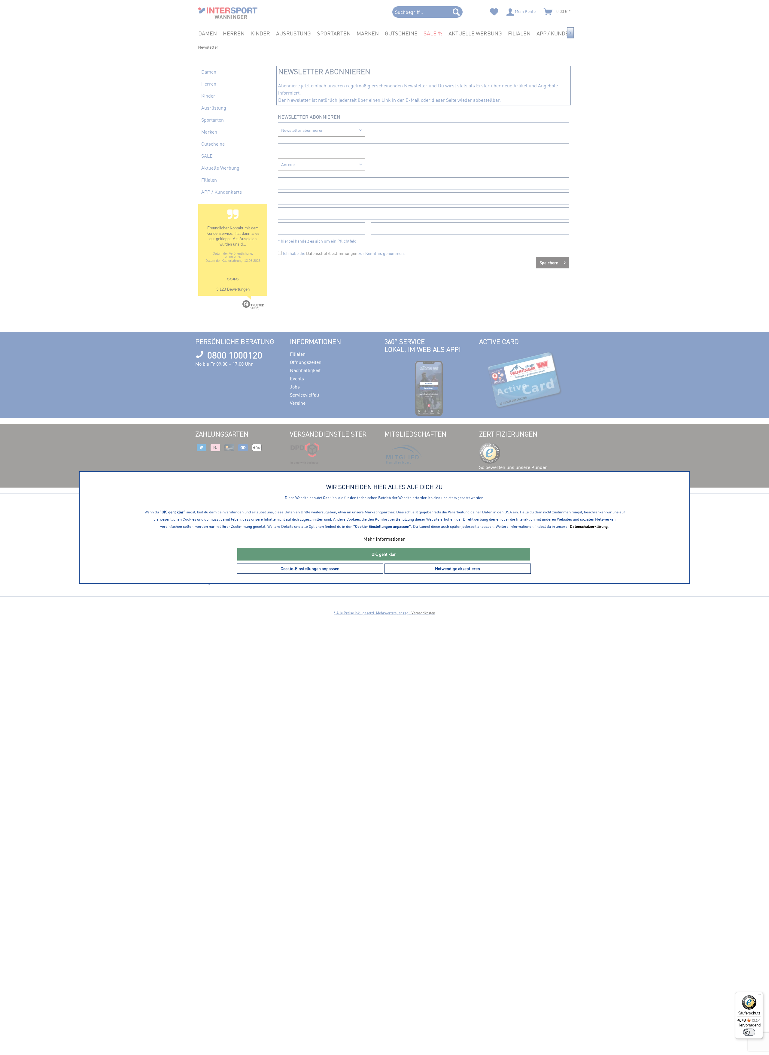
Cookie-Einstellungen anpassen (310, 568)
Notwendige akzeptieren (457, 568)
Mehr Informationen (384, 539)
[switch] (749, 1032)
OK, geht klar (384, 554)
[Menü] (759, 995)
